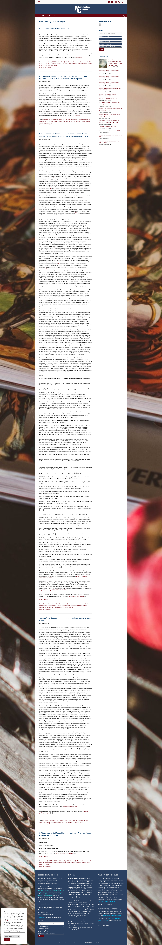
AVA (58, 15)
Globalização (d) (82, 604)
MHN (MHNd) (61, 121)
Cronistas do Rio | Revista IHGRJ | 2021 (55, 28)
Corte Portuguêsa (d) (47, 820)
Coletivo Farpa (73, 942)
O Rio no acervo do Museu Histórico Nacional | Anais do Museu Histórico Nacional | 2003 (65, 862)
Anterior (53, 15)
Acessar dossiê (43, 599)
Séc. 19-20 (54, 65)
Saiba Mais (7, 921)
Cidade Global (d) (56, 604)
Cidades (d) (65, 604)
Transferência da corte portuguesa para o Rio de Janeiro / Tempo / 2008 (63, 822)
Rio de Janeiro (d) (45, 65)
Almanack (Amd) (46, 604)
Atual (48, 15)
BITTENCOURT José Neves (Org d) (58, 861)
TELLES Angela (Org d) (45, 123)
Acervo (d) (45, 861)
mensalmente (41, 897)
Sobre (43, 15)
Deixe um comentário (45, 67)
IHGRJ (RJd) (69, 63)
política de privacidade (53, 917)
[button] (109, 2)
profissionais (49, 895)
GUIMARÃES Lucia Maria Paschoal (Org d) (53, 63)
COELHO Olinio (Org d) (58, 62)
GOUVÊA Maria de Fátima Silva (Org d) (64, 820)
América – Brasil (46, 62)
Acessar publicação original (76, 596)
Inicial (38, 15)
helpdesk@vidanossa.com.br (46, 914)
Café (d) (44, 119)
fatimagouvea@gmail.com (70, 806)
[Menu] (39, 2)
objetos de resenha (49, 894)
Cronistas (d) (68, 62)
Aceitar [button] (7, 939)
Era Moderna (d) (72, 604)
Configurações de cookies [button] (12, 936)
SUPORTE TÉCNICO (44, 904)
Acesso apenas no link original (64, 853)
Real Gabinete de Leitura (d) (73, 121)
